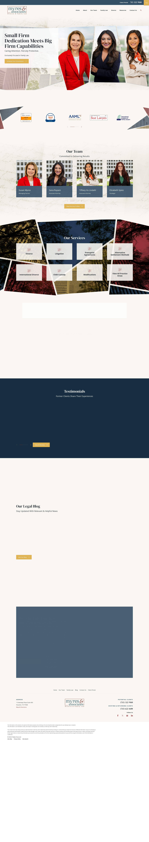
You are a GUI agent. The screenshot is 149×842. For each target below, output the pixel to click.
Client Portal (124, 2)
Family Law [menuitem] (104, 10)
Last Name (108, 615)
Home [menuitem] (78, 10)
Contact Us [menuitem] (133, 10)
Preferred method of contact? (88, 636)
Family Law (70, 690)
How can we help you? (86, 643)
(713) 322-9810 (53, 659)
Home (55, 690)
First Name (83, 615)
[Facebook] (118, 715)
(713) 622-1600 (53, 667)
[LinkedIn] (132, 715)
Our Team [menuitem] (93, 10)
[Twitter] (122, 715)
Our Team (62, 690)
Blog (76, 690)
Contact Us (83, 690)
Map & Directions (21, 707)
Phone (81, 622)
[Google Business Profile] (127, 715)
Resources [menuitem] (123, 10)
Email (107, 622)
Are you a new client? (86, 629)
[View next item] (81, 127)
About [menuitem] (85, 10)
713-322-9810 (136, 2)
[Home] (17, 10)
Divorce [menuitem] (113, 10)
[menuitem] (9, 739)
